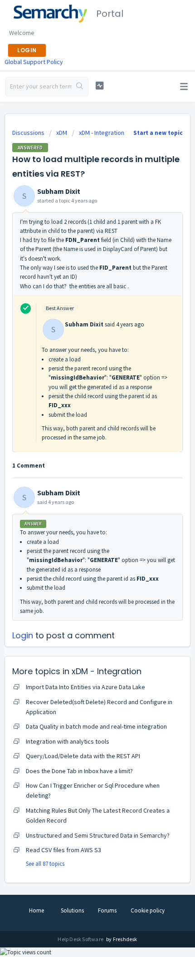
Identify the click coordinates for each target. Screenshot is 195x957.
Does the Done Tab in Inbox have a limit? (79, 771)
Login (22, 635)
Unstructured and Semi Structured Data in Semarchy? (98, 835)
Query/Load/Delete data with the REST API (83, 756)
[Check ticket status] (99, 85)
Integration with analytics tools (67, 741)
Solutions (72, 910)
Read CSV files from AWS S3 (63, 850)
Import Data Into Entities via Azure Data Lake (85, 687)
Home (36, 910)
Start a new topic (158, 133)
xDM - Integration (101, 132)
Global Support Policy (34, 62)
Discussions (28, 132)
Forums (107, 910)
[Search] (80, 87)
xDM (61, 132)
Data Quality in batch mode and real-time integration (96, 726)
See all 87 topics (45, 864)
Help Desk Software (81, 939)
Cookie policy (148, 910)
